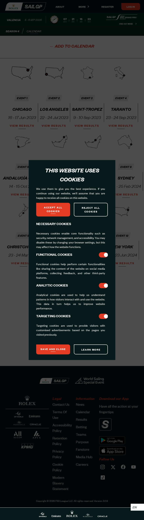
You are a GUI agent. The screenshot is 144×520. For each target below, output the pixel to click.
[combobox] (137, 507)
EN (134, 507)
